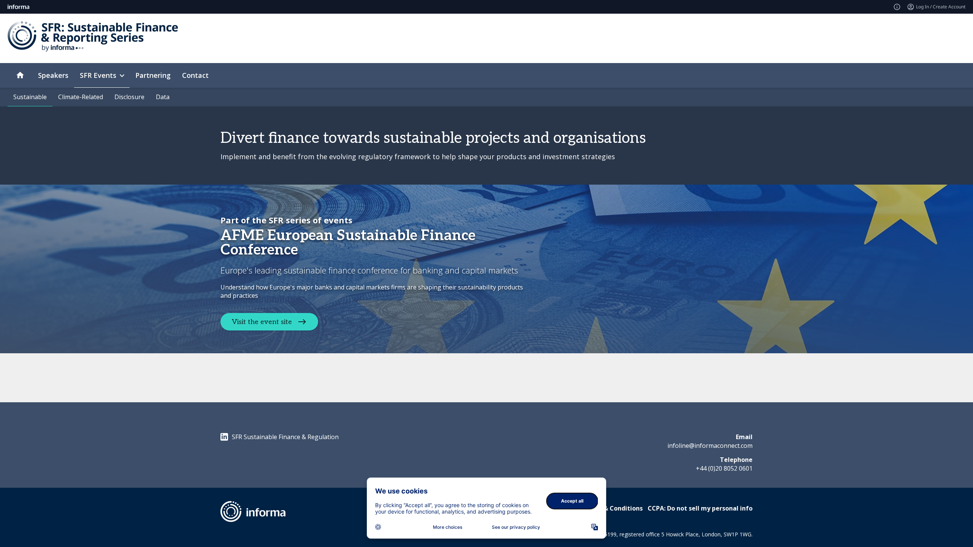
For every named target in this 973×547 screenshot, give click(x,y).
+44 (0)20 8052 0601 (724, 468)
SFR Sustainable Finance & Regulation (285, 437)
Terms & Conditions (612, 508)
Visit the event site (262, 322)
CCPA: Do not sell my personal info (700, 508)
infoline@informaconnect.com (710, 445)
